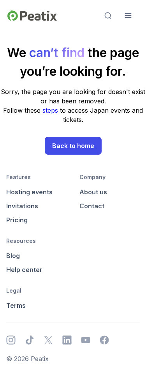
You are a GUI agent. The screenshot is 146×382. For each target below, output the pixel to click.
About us (93, 192)
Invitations (22, 206)
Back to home (73, 146)
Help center (24, 270)
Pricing (17, 220)
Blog (13, 256)
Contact (91, 206)
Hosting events (29, 192)
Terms (16, 305)
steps (51, 110)
